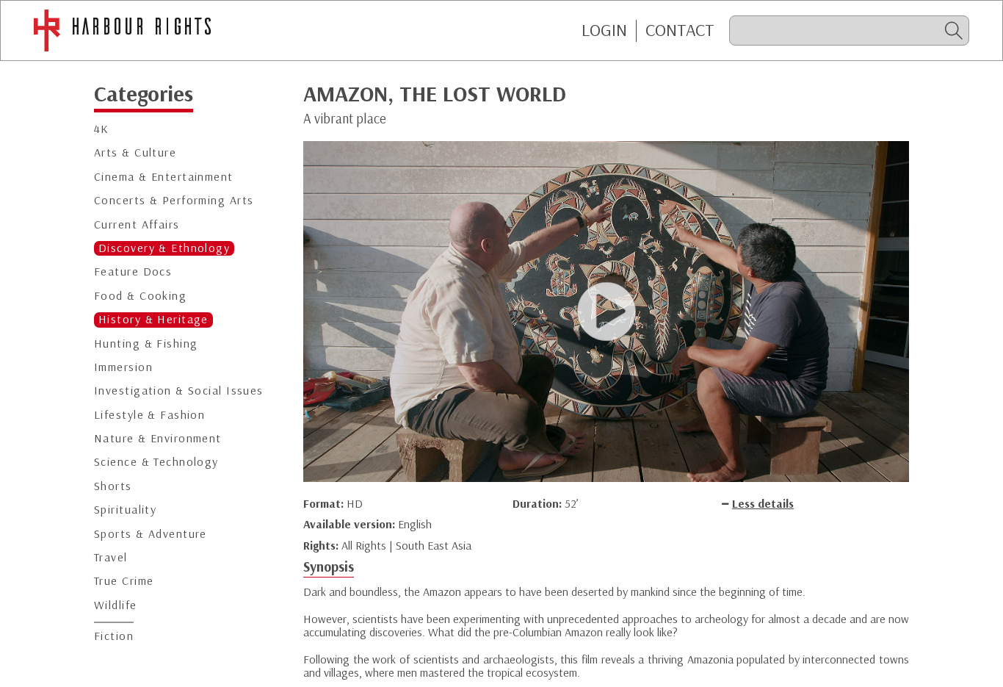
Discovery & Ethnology (164, 248)
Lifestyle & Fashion (149, 415)
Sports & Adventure (150, 534)
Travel (111, 558)
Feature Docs (133, 272)
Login (604, 30)
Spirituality (125, 510)
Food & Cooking (140, 296)
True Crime (123, 582)
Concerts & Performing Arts (173, 201)
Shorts (113, 486)
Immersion (123, 367)
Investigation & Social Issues (179, 391)
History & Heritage (153, 320)
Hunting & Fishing (146, 343)
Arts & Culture (135, 153)
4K (101, 130)
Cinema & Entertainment (163, 177)
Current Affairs (137, 224)
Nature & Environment (158, 439)
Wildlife (115, 605)
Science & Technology (156, 463)
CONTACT (679, 30)
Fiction (114, 637)
